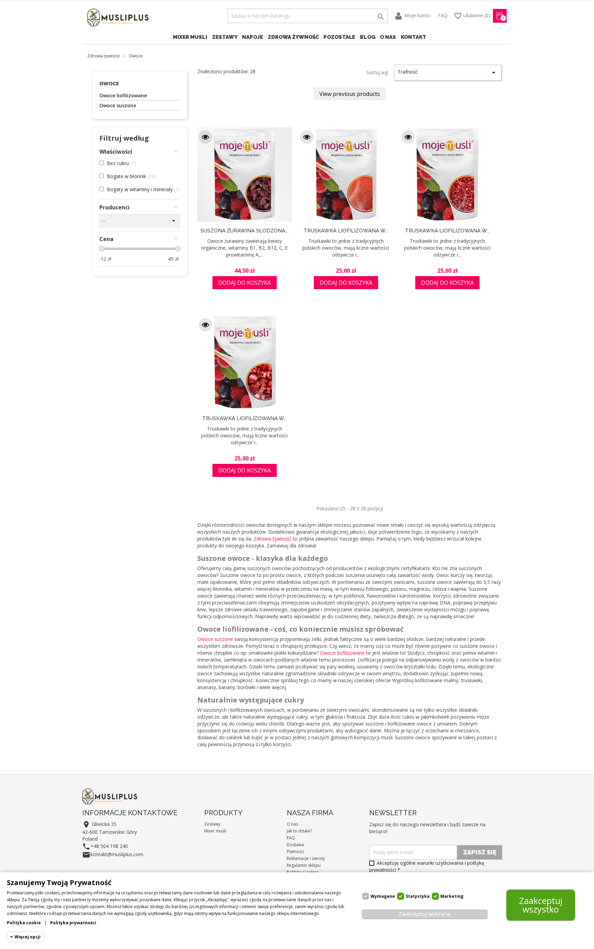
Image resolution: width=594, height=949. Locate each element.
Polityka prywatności (73, 923)
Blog (367, 37)
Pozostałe (339, 37)
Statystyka (418, 896)
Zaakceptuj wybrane (424, 914)
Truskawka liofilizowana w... (346, 231)
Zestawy (225, 37)
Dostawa (295, 845)
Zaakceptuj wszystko (540, 905)
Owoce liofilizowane (123, 95)
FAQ (443, 15)
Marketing (451, 896)
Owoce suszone (117, 105)
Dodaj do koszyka (244, 282)
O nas (388, 37)
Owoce (109, 83)
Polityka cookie (24, 923)
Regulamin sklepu (304, 865)
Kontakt (413, 37)
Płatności (295, 851)
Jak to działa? (299, 831)
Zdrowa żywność (293, 37)
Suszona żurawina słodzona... (244, 231)
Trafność (448, 72)
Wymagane (383, 896)
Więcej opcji (27, 937)
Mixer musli (190, 37)
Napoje (252, 37)
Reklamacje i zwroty (306, 858)
